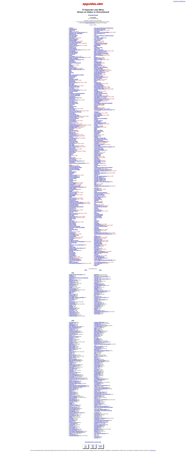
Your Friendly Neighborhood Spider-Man (103, 260)
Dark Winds (71, 128)
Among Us (71, 46)
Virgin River (97, 230)
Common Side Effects (74, 110)
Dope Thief (71, 144)
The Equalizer (72, 394)
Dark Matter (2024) (73, 127)
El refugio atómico (98, 120)
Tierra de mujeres (98, 217)
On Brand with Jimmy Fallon (100, 93)
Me (95, 56)
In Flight (71, 425)
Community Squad (73, 372)
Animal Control (72, 47)
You (95, 434)
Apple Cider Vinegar (73, 336)
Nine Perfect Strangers (99, 85)
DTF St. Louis (72, 294)
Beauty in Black (72, 68)
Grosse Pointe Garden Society (76, 412)
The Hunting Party (73, 312)
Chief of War (72, 104)
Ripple (95, 128)
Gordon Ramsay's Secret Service (76, 203)
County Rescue (72, 114)
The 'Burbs (71, 87)
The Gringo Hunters (73, 211)
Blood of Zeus (72, 348)
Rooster (96, 134)
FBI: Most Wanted (73, 400)
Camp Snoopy (72, 89)
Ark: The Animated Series (75, 49)
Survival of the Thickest (99, 299)
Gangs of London (73, 193)
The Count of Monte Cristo (75, 375)
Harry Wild (71, 215)
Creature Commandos (74, 116)
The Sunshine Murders (99, 194)
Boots (70, 353)
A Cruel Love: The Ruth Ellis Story (77, 378)
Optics (95, 357)
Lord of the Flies (98, 281)
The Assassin (72, 54)
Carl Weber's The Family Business (77, 93)
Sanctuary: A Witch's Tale (100, 138)
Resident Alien (97, 373)
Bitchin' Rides (72, 346)
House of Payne (72, 225)
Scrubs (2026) (97, 145)
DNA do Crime (72, 140)
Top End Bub (97, 413)
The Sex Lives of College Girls (101, 387)
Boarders (71, 281)
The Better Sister (73, 341)
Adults (70, 31)
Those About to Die (98, 214)
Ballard (70, 65)
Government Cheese (73, 205)
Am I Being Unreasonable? (75, 42)
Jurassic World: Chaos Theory (76, 248)
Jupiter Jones (72, 247)
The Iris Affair (72, 426)
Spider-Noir (96, 171)
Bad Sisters (71, 60)
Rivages (96, 381)
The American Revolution (75, 332)
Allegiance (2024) (73, 40)
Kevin (95, 275)
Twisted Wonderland (98, 225)
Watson (96, 309)
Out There (96, 358)
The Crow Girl (72, 123)
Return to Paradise (98, 123)
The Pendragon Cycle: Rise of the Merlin (103, 103)
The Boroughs (72, 282)
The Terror (96, 208)
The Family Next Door (74, 168)
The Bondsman (72, 351)
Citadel (70, 287)
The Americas (72, 333)
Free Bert (71, 190)
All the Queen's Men (73, 38)
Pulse (95, 368)
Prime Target (97, 365)
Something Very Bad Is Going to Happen (103, 167)
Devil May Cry (72, 133)
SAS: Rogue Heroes (98, 140)
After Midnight (72, 325)
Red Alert (96, 370)
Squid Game (97, 174)
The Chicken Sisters (73, 103)
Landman (71, 256)
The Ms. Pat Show (98, 71)
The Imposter (72, 424)
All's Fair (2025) (72, 41)
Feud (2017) (71, 172)
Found (70, 402)
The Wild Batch (97, 245)
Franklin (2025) (72, 188)
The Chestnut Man (73, 102)
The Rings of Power (98, 126)
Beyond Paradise (73, 75)
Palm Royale (97, 287)
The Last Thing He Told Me (75, 260)
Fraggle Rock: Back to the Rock (76, 187)
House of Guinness (73, 422)
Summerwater (97, 401)
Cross (70, 122)
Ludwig (96, 41)
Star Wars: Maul (97, 177)
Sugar (95, 191)
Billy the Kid (72, 345)
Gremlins (71, 208)
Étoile (70, 395)
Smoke (95, 166)
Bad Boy (71, 338)
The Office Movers (98, 92)
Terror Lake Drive (98, 210)
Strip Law (96, 188)
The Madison (97, 44)
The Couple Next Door (74, 115)
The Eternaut (72, 158)
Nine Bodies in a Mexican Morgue (101, 350)
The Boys (71, 283)
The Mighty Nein (98, 62)
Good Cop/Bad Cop (73, 409)
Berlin (70, 71)
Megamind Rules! (98, 58)
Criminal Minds (72, 120)
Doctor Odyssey (72, 388)
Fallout (70, 165)
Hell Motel (71, 419)
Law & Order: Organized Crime (76, 431)
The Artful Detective (73, 52)
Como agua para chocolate (75, 111)
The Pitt (96, 105)
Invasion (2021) (72, 236)
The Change (72, 101)
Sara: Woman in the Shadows (101, 139)
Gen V (70, 406)
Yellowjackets (97, 255)
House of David (72, 224)
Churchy (71, 105)
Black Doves (72, 80)
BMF (70, 350)
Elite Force (71, 153)
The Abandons (72, 322)
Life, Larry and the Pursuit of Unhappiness (103, 28)
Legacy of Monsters (73, 262)
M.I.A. (95, 60)
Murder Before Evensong (99, 72)
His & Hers (71, 310)
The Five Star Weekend (74, 177)
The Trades (96, 220)
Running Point (97, 135)
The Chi (71, 286)
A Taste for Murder (98, 202)
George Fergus (94, 15)
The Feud (71, 401)
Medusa (96, 57)
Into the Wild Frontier (74, 235)
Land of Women (72, 255)
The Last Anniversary (74, 429)
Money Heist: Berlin (98, 68)
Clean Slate (71, 366)
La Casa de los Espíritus (74, 94)
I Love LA (71, 231)
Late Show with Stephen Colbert (101, 278)
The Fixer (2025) (72, 178)
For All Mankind (72, 182)
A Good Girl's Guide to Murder (76, 202)
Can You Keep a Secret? (74, 90)
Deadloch (71, 129)
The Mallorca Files (98, 47)
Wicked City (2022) (98, 243)
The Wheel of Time (98, 429)
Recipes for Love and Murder (100, 118)
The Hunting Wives (73, 229)
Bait (70, 64)
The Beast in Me (72, 339)
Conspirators (72, 113)
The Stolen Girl (97, 395)
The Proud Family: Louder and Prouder (103, 109)
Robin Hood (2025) (98, 130)
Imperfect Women (73, 314)
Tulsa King (96, 223)
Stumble (96, 298)
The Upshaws (97, 306)
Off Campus (97, 91)
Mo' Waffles (96, 338)
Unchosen (96, 227)
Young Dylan (97, 436)
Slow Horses (97, 165)
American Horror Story (74, 45)
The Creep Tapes (73, 117)
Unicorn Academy (98, 421)
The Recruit (96, 369)
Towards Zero (97, 414)
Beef (70, 70)
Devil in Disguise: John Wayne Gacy (77, 386)
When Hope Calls (98, 240)
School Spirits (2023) (99, 144)
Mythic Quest (97, 343)
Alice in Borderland (73, 327)
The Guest (71, 413)
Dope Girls (71, 389)
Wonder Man (97, 312)
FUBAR (70, 404)
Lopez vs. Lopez (98, 327)
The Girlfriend (72, 200)
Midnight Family (98, 61)
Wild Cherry (97, 430)
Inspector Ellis (72, 232)
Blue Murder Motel (73, 280)
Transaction (96, 417)
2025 (100, 270)
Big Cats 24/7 (72, 77)
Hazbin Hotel (72, 217)
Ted (95, 203)
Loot (95, 34)
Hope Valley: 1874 (73, 222)
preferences (182, 1)
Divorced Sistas (72, 139)
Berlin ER (71, 72)
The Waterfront (97, 426)
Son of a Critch (97, 168)
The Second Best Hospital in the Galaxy (103, 146)
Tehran (95, 204)
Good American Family (74, 408)
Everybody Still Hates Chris (75, 160)
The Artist (71, 337)
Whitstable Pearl (98, 242)
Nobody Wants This (98, 86)
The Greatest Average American (76, 206)
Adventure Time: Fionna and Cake (76, 32)
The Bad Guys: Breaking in (75, 59)
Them (95, 212)
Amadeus (71, 329)
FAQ (53, 450)
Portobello (96, 289)
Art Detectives (72, 50)
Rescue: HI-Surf (97, 371)
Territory (96, 207)
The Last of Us (72, 257)
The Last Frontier (73, 430)
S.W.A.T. (96, 405)
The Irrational (72, 428)
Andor (70, 335)
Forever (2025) (72, 183)
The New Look (97, 82)
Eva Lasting (72, 296)
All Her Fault (72, 328)
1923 (95, 352)
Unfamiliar (96, 228)
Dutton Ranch (72, 148)
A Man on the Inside (98, 49)
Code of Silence (72, 108)
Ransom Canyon (98, 114)
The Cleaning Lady (73, 368)
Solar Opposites (98, 393)
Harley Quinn (72, 214)
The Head (71, 418)
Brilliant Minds (72, 284)
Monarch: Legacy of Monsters (101, 67)
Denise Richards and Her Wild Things (77, 385)
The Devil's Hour (73, 134)
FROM (70, 191)
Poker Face (96, 363)
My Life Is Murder (98, 78)
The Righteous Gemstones (100, 378)
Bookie (70, 352)
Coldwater (71, 371)
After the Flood (72, 34)
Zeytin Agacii (97, 313)
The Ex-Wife (72, 162)
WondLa (96, 431)
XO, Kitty (96, 254)
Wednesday (96, 238)
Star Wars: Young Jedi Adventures (102, 181)
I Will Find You (72, 313)
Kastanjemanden (73, 249)
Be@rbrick (71, 67)
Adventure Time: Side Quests (75, 33)
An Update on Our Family (100, 422)
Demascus (71, 384)
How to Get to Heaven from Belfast (77, 227)
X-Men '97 (96, 253)
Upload (95, 423)
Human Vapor (72, 311)
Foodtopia (71, 180)
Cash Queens (72, 96)
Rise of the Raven (98, 380)
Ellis (70, 156)
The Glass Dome (73, 407)
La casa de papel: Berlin (74, 95)
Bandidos (71, 66)
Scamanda (96, 384)
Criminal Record (73, 121)
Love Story (96, 282)
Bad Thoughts (72, 61)
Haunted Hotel (72, 216)
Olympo (96, 353)
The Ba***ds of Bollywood (75, 62)
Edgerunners (72, 151)
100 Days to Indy (98, 94)
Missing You (97, 334)
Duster (70, 390)
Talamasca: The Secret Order (100, 406)
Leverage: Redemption (74, 435)
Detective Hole (72, 132)
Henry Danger (72, 420)
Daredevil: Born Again (74, 126)
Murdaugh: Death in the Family (101, 341)
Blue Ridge (71, 84)
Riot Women (97, 127)
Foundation (71, 184)
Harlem (70, 417)
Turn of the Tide (97, 302)
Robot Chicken (97, 131)
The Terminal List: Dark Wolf (100, 206)
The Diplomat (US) (73, 138)
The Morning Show (98, 69)
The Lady (96, 277)
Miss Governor (97, 64)
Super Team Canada (98, 196)
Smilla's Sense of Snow (99, 392)
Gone (70, 300)
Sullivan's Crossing (98, 193)
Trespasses (96, 419)
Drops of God (72, 147)
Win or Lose (97, 248)
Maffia (95, 328)
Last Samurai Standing (74, 259)
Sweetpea (96, 200)
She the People (97, 154)
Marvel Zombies (97, 331)
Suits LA (96, 398)
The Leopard (72, 434)
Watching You (97, 236)
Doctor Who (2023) (73, 141)
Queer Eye (96, 293)
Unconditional (97, 305)
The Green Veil (72, 207)
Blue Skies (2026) (73, 85)
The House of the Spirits (74, 226)
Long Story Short (98, 33)
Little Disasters (97, 324)
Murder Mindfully (98, 73)
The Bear (71, 275)
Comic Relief (72, 109)
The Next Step (97, 348)
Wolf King (96, 250)
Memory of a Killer (98, 59)
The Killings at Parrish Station (101, 276)
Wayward (96, 428)
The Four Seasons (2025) (74, 186)
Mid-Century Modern (98, 332)
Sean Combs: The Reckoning (100, 385)
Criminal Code (72, 119)
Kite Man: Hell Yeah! (73, 250)
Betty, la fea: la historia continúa (76, 74)
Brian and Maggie (73, 359)
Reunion (96, 375)
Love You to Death (98, 38)
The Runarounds (98, 382)
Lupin (95, 42)
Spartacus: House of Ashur (100, 297)
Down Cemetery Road (74, 146)
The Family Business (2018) (75, 167)
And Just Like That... (74, 334)
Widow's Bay (97, 244)
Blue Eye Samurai (73, 82)
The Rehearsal (97, 121)
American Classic (73, 44)
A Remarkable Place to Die (100, 122)
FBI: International (73, 399)
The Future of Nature (73, 405)
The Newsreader (97, 347)
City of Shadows (73, 365)
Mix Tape (96, 336)
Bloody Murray (72, 349)
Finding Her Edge (73, 175)
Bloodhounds (72, 81)
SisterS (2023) (97, 162)
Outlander (96, 286)
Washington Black (98, 425)
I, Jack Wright (72, 423)
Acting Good (72, 30)
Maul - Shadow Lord (98, 52)
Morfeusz (96, 283)
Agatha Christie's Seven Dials (75, 274)
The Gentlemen (72, 194)
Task (95, 201)
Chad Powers (72, 98)
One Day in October (98, 356)
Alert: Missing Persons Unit (75, 326)
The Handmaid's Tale (74, 414)
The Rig (96, 125)
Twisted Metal (97, 224)
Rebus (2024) (97, 116)
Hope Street (71, 220)
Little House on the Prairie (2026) (101, 32)
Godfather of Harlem (73, 201)
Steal (95, 182)
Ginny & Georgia (73, 199)
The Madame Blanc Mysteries (100, 43)
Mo (95, 337)
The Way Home (97, 310)
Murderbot (96, 74)
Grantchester (72, 302)
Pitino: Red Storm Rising (99, 360)
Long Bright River (98, 326)
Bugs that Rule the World (75, 360)
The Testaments (97, 211)
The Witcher (97, 249)
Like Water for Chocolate (99, 29)
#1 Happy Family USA (99, 89)
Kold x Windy (72, 252)
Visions (96, 231)
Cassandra (71, 362)
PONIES (96, 288)
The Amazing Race (73, 43)
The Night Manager (98, 84)
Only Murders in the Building (100, 96)
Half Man (71, 306)
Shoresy (96, 156)
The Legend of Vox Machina (75, 263)
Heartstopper (72, 309)
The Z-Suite (96, 264)
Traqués (96, 222)
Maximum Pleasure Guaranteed (101, 53)
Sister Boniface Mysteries (100, 160)
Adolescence (72, 324)
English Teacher (73, 393)
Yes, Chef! (96, 432)
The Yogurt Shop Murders (100, 433)
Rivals (95, 129)
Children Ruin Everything (75, 364)
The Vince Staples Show (99, 424)
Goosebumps (72, 410)
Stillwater (96, 184)
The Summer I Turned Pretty (100, 399)
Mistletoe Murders (98, 65)
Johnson (71, 245)
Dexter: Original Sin (73, 387)
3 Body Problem (98, 216)
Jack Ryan (96, 274)
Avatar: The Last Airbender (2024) (76, 57)
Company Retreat (73, 289)
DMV (70, 293)
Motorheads (97, 340)
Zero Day (96, 437)
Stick (95, 183)
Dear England (72, 290)
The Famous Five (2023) (74, 169)
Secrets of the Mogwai (99, 150)
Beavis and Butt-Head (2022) (75, 69)
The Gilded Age (72, 198)
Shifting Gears (97, 155)
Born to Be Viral (72, 355)
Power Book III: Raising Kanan (101, 290)
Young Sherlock (97, 259)
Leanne (71, 261)
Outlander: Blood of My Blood (101, 98)
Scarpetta (96, 143)
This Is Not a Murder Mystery (100, 409)
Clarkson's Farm (73, 106)
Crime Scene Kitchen (74, 118)
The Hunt (71, 228)
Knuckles (71, 251)
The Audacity (72, 56)
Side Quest (96, 158)
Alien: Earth (72, 37)
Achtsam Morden (73, 29)
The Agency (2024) (73, 35)
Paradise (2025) (97, 101)
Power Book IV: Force (99, 292)
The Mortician (97, 339)
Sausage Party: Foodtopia (100, 141)
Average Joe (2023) (73, 58)
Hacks (70, 305)
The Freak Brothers (73, 189)
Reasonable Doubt (98, 115)
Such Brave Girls (98, 190)
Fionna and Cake (73, 176)
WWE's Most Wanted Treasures (101, 252)
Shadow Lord (97, 153)
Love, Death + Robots (99, 37)
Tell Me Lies (97, 301)
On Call (96, 355)
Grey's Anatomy (72, 210)
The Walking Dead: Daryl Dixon (101, 232)
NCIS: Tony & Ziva (98, 346)
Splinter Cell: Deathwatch (100, 172)
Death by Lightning (73, 382)
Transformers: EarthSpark (100, 418)
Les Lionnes (97, 31)
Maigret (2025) (97, 45)
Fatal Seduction (72, 171)
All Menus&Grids (100, 446)
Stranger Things (98, 396)
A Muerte (71, 28)
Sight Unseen (97, 389)
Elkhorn (71, 154)
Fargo (70, 170)
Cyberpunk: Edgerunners (75, 125)
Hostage (71, 421)
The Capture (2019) (73, 91)
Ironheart (71, 239)
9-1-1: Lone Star (97, 351)
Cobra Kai (71, 369)
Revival (96, 376)
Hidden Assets (72, 218)
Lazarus (71, 433)
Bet (70, 73)
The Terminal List (98, 205)
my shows (175, 1)
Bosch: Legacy (72, 356)
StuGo (95, 397)
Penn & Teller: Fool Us (99, 104)
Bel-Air (70, 340)
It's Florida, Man (73, 242)
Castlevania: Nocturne (74, 97)
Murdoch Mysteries (98, 75)
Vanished (96, 307)
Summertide (97, 400)
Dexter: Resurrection (73, 135)
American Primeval (73, 331)
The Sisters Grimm (98, 163)
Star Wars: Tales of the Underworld (102, 394)
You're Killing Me (98, 263)
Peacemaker (97, 102)
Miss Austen (97, 333)
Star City (96, 175)
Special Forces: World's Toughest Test (102, 169)
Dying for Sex (72, 392)
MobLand (96, 66)
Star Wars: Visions (98, 180)
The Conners (72, 373)
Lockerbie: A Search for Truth (100, 325)
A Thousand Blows (98, 215)
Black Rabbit (72, 347)
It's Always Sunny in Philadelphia (76, 241)
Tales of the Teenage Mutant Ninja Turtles (103, 407)
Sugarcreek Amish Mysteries (100, 192)
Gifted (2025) (72, 195)
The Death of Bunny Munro (75, 383)
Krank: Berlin (72, 254)
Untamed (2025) (97, 229)
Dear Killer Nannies (73, 130)
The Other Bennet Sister (99, 285)
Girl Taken (71, 298)
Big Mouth (71, 344)
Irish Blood (71, 238)
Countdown (71, 376)
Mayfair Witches (97, 54)
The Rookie (96, 133)
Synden (96, 300)
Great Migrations (73, 411)
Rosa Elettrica (97, 294)
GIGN (70, 196)
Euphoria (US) (72, 295)
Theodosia (96, 213)
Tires (95, 219)
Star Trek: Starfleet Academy (100, 176)
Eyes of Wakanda (73, 396)
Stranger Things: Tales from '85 (101, 186)
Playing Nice (97, 362)
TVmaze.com (153, 450)
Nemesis (96, 80)
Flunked (71, 179)
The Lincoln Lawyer (98, 30)
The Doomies (72, 142)
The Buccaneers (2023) (74, 86)
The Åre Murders (73, 48)
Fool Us (71, 181)
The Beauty (71, 276)
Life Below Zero (97, 323)
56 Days (71, 174)
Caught (71, 363)
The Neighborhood (98, 284)
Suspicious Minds (98, 404)
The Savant (96, 142)
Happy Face (71, 416)
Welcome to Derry (98, 239)
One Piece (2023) (98, 95)
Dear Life (71, 292)
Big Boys (71, 343)
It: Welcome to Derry (73, 240)
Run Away (96, 296)
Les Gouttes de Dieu (73, 204)
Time (95, 218)
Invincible (71, 237)
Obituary (96, 90)
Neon (95, 81)
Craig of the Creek (73, 377)
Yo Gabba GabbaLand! (99, 256)
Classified (71, 107)
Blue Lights (71, 83)
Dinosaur (71, 137)
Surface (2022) (97, 198)
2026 (85, 270)
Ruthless (96, 137)
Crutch (70, 380)
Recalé (95, 117)
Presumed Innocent (98, 108)
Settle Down (97, 151)
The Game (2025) (73, 192)
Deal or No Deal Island (74, 381)
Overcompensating (98, 99)
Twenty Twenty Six (98, 304)
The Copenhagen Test (74, 374)
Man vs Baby (97, 329)
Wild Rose (96, 247)
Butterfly (71, 361)
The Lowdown (97, 40)
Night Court (97, 349)
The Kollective (72, 253)
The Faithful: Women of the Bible (76, 297)
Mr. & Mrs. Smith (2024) (99, 70)
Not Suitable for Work (99, 87)
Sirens (95, 390)
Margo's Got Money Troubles (100, 50)
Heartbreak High (73, 308)
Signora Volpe (97, 159)
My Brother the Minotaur (99, 77)
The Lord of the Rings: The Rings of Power (103, 35)
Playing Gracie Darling (99, 361)
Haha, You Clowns (73, 213)
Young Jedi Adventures (99, 257)
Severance (96, 152)
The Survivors (97, 402)
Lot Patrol (96, 36)
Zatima (95, 265)
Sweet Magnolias (98, 199)
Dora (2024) (71, 145)
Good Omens (72, 301)
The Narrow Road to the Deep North (102, 344)
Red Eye (96, 119)
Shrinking (96, 157)
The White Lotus (98, 241)
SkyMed (96, 164)
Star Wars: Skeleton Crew (100, 178)
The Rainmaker (97, 113)
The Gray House (72, 304)
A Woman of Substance (99, 251)
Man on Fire (97, 48)
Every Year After (72, 159)
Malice (95, 46)
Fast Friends (72, 398)
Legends (96, 280)
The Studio (96, 189)
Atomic (70, 55)
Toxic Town (96, 416)
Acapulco (71, 323)
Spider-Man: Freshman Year (100, 170)
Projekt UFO (97, 366)
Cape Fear (71, 285)
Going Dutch (72, 299)
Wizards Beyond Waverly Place (101, 311)
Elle (70, 155)
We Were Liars (97, 237)
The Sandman (97, 383)
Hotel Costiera (72, 223)
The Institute (72, 233)
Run (95, 295)
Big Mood (71, 78)
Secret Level (97, 147)
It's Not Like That (73, 316)
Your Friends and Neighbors (100, 262)
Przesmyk (96, 111)
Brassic (71, 358)
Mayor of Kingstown (98, 55)
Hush (70, 230)
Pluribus (96, 107)
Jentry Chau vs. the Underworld (76, 244)
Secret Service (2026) (99, 148)
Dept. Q (71, 131)
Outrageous (96, 359)
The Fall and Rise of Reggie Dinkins (77, 163)
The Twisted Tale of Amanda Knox (101, 420)
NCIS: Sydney (97, 79)
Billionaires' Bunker (73, 79)
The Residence (97, 372)
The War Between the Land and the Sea (103, 233)
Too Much (96, 412)
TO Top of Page (85, 446)
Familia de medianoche (74, 166)
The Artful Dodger (73, 53)
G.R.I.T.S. (71, 212)
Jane (70, 243)
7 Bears (96, 386)
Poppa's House (97, 364)
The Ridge (96, 377)
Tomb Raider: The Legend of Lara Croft (103, 410)
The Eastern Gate (73, 150)
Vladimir (96, 308)
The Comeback (72, 288)
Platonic (96, 106)
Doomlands (71, 143)
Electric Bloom (72, 152)
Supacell (96, 195)
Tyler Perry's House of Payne (100, 226)
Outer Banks (97, 97)
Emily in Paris (72, 157)
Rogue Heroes (97, 132)
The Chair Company (73, 99)
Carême (71, 92)
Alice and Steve (72, 36)
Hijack (70, 219)
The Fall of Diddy (73, 397)
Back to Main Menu (93, 446)
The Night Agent (98, 83)
